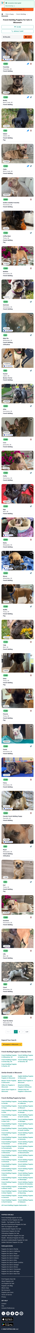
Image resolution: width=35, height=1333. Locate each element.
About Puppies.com (7, 1281)
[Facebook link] (12, 1313)
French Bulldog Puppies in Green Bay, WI (9, 1060)
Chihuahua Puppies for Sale (10, 1233)
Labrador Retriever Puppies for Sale (12, 1235)
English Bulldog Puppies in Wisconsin (25, 1077)
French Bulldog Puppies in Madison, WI (25, 1056)
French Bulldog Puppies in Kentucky (25, 1138)
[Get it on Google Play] (17, 1324)
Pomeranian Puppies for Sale (10, 1231)
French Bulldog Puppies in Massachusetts (25, 1151)
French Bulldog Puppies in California (25, 1102)
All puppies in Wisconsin (11, 1044)
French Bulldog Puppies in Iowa (25, 1156)
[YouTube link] (17, 1313)
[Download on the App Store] (17, 1319)
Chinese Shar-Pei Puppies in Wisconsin (25, 1090)
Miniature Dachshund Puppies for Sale (13, 1224)
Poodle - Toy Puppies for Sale (10, 1222)
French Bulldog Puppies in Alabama (9, 1156)
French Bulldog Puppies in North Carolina (25, 1116)
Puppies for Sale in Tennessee (11, 1269)
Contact (3, 1303)
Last (27, 1032)
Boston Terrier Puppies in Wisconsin (8, 1081)
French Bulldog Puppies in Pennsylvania (9, 1147)
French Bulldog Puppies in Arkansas (9, 1160)
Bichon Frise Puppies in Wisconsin (25, 1081)
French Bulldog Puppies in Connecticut (25, 1160)
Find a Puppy (10, 14)
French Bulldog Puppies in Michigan (25, 1120)
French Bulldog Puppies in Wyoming (25, 1192)
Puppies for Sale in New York (10, 1273)
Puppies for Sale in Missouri (10, 1256)
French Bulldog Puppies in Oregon (25, 1169)
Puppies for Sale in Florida (9, 1249)
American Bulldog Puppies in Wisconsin (25, 1086)
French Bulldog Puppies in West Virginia (9, 1192)
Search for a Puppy (16, 9)
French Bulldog (21, 14)
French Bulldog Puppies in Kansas (25, 1147)
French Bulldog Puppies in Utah (25, 1196)
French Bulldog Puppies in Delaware (25, 1201)
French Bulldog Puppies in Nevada (9, 1178)
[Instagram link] (8, 1313)
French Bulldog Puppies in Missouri (25, 1107)
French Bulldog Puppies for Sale (11, 1218)
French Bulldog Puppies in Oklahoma (9, 1125)
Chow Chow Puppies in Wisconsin (8, 1090)
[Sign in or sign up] (31, 44)
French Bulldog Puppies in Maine (9, 1174)
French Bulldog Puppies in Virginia (9, 1134)
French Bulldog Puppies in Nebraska (25, 1187)
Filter (19, 27)
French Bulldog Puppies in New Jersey (25, 1143)
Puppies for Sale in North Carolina (12, 1262)
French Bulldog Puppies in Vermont (9, 1196)
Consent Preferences (7, 1308)
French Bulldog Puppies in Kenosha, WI (25, 1060)
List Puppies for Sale (7, 1283)
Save (29, 37)
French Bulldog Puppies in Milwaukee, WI (9, 1056)
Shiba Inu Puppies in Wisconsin (8, 1086)
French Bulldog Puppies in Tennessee (9, 1143)
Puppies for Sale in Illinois (9, 1267)
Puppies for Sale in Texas (9, 1253)
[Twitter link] (3, 1313)
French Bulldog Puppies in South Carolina (25, 1129)
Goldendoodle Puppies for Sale (11, 1229)
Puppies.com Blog (7, 1286)
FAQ (2, 1306)
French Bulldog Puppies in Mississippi (25, 1178)
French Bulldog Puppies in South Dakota (9, 1169)
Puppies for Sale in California (10, 1251)
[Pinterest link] (21, 1313)
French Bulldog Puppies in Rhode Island (9, 1187)
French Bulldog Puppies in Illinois (25, 1125)
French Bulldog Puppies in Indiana (9, 1116)
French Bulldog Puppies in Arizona (9, 1129)
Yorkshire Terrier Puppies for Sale (12, 1220)
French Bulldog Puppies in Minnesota (9, 1151)
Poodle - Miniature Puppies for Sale (12, 1238)
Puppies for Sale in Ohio (9, 1260)
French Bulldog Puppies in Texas (9, 1107)
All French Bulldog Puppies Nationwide (14, 1205)
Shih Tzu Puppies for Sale (9, 1226)
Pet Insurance (5, 1290)
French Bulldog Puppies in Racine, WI (9, 1065)
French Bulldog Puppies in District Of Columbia (25, 1183)
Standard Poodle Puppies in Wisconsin (8, 1077)
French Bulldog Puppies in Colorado (25, 1134)
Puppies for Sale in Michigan (10, 1271)
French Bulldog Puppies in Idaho (9, 1183)
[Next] (23, 1031)
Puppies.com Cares (7, 1292)
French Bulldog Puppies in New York (9, 1120)
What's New (5, 1288)
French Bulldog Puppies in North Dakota (9, 1201)
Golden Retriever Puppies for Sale (12, 1242)
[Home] (2, 14)
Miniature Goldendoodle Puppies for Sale (14, 1240)
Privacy (3, 1297)
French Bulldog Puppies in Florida (9, 1102)
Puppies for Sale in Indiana (10, 1258)
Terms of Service (6, 1294)
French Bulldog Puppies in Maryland (9, 1165)
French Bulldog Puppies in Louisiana (25, 1165)
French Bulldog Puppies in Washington (9, 1138)
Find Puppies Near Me (8, 1279)
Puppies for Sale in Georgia (10, 1265)
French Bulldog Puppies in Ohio (9, 1111)
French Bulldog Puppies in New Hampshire (25, 1174)
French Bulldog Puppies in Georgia (25, 1111)
